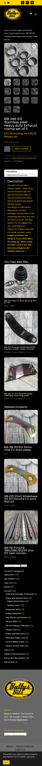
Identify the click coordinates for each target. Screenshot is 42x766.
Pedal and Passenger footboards (20, 594)
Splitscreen (9, 574)
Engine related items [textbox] (14, 735)
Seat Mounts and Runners (17, 617)
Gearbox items (13, 605)
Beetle (7, 587)
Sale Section (9, 662)
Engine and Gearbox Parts (17, 598)
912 (15, 161)
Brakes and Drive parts (15, 633)
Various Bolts (11, 621)
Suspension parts (13, 609)
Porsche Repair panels (15, 641)
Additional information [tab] (16, 175)
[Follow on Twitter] (27, 2)
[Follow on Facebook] (22, 2)
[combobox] (15, 734)
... (22, 720)
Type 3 (7, 650)
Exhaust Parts (31, 158)
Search (24, 566)
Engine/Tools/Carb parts (14, 654)
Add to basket (21, 148)
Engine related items (17, 33)
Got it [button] (6, 762)
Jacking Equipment (14, 613)
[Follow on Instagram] (32, 2)
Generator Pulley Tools (15, 637)
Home (6, 30)
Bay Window (9, 578)
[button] (34, 46)
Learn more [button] (30, 757)
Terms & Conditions (25, 746)
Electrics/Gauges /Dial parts (18, 625)
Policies (9, 746)
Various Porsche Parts (15, 646)
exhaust (20, 161)
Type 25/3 (8, 583)
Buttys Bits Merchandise (14, 658)
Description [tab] (11, 171)
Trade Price (20, 749)
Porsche (13, 30)
